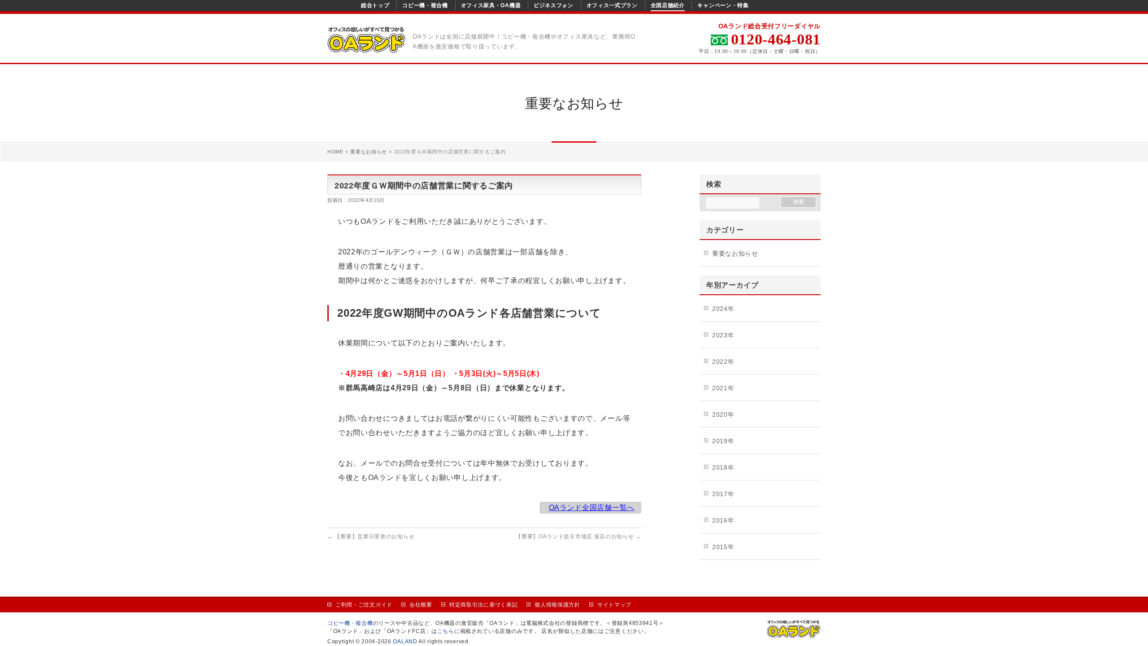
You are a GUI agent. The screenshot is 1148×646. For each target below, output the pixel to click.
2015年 (723, 546)
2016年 (723, 520)
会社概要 (420, 605)
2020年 (723, 414)
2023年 (723, 335)
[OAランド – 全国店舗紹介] (366, 46)
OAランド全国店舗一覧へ (592, 507)
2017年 (723, 494)
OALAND (405, 641)
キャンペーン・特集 (722, 5)
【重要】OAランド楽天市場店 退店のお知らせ (578, 536)
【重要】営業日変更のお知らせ (370, 536)
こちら (445, 631)
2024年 (723, 308)
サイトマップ (614, 605)
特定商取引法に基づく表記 (483, 605)
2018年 (723, 467)
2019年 (723, 441)
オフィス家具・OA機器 (491, 5)
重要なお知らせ (735, 253)
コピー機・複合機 (425, 5)
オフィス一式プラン (612, 5)
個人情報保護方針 (557, 605)
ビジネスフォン (554, 5)
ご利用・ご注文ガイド (363, 605)
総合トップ (375, 5)
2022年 (723, 361)
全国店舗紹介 (668, 5)
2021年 (723, 388)
